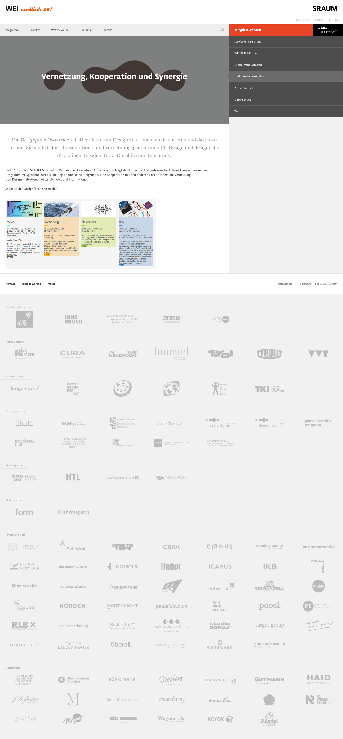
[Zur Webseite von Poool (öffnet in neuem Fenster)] (269, 606)
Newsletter (302, 19)
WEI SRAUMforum (246, 53)
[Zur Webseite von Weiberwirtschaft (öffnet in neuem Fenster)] (171, 645)
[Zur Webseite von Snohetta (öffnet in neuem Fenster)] (122, 625)
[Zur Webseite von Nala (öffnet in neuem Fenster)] (220, 699)
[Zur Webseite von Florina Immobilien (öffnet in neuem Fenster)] (171, 680)
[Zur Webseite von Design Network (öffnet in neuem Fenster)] (24, 566)
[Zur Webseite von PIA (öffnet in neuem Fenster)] (171, 606)
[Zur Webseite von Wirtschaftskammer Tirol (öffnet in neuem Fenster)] (171, 319)
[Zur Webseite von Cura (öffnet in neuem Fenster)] (73, 354)
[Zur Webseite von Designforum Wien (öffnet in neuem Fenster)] (269, 423)
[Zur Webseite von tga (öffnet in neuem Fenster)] (122, 443)
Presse (51, 283)
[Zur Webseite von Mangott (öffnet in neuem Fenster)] (73, 699)
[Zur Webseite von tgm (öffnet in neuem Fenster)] (171, 443)
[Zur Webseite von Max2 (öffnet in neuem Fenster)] (171, 586)
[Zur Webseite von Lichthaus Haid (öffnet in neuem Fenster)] (318, 680)
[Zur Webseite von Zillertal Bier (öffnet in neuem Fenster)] (269, 719)
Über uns (85, 30)
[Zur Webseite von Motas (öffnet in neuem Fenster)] (318, 586)
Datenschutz (242, 100)
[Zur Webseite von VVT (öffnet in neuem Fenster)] (318, 354)
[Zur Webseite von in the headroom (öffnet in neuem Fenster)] (122, 354)
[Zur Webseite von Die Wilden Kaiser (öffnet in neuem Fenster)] (73, 566)
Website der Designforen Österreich (31, 189)
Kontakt (107, 30)
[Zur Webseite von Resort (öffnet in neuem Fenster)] (269, 699)
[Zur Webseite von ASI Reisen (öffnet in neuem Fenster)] (73, 547)
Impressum (305, 283)
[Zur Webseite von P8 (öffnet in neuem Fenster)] (318, 606)
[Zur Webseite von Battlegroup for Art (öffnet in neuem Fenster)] (73, 388)
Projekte (35, 30)
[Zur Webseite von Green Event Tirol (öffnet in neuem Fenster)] (122, 388)
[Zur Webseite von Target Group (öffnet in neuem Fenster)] (269, 625)
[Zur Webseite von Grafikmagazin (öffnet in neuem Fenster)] (73, 512)
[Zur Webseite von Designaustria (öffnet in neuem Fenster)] (24, 388)
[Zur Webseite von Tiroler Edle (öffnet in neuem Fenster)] (24, 645)
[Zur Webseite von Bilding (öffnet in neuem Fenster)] (73, 423)
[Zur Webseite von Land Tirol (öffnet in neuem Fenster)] (24, 319)
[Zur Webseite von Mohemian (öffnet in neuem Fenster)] (220, 586)
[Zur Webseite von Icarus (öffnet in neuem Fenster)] (220, 566)
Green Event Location (248, 65)
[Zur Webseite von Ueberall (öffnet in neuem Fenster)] (122, 645)
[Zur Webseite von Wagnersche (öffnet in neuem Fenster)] (171, 719)
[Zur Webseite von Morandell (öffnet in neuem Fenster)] (269, 586)
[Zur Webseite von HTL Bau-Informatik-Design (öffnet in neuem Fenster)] (73, 477)
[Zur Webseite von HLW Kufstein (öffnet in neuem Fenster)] (24, 477)
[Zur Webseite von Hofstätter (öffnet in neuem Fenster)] (24, 699)
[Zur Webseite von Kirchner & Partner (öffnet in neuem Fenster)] (122, 586)
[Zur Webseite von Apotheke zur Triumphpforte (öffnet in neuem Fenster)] (24, 547)
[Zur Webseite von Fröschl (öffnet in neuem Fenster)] (122, 566)
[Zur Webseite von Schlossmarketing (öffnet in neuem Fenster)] (73, 625)
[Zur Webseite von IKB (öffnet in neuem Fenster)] (269, 566)
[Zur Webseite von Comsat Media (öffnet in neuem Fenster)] (318, 547)
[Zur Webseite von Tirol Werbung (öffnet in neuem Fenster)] (220, 354)
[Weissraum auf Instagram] (336, 20)
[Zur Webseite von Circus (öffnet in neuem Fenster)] (220, 547)
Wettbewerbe (60, 30)
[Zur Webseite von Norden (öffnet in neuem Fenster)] (73, 606)
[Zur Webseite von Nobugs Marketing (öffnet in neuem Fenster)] (24, 606)
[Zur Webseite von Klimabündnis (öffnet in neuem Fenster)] (171, 388)
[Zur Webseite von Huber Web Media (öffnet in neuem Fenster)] (171, 566)
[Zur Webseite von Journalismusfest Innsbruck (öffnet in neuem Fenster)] (318, 423)
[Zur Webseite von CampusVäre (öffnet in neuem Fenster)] (122, 423)
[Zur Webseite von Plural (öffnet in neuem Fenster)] (220, 606)
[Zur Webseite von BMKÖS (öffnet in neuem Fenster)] (122, 319)
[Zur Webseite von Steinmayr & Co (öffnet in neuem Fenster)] (171, 625)
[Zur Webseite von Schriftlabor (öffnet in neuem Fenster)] (24, 719)
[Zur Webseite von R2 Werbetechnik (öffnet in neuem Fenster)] (318, 699)
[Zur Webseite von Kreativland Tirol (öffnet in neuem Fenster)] (24, 443)
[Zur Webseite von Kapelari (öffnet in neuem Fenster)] (73, 586)
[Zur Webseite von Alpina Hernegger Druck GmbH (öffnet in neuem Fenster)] (24, 354)
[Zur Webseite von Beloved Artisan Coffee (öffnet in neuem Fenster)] (24, 680)
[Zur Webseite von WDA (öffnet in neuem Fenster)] (171, 477)
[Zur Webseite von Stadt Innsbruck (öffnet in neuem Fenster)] (73, 319)
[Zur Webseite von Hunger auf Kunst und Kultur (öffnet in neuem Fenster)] (220, 388)
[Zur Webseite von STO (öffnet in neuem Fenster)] (122, 719)
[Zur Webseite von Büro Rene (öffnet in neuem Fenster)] (122, 680)
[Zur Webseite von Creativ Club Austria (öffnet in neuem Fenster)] (171, 423)
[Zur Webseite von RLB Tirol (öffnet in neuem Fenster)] (24, 625)
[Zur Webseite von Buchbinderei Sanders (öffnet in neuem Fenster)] (73, 680)
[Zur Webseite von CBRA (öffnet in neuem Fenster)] (171, 547)
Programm (12, 30)
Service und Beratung (247, 41)
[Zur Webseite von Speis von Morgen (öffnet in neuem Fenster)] (73, 719)
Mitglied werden (247, 30)
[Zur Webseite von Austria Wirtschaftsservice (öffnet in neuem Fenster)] (220, 319)
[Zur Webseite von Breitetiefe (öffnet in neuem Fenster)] (122, 547)
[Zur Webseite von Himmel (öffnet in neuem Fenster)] (171, 354)
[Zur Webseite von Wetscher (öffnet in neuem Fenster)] (220, 645)
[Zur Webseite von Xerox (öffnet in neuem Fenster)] (220, 719)
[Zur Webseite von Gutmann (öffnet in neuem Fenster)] (269, 680)
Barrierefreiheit (243, 88)
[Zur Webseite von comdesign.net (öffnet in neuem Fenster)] (269, 547)
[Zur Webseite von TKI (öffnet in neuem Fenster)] (269, 388)
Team (237, 111)
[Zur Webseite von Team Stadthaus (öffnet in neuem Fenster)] (318, 625)
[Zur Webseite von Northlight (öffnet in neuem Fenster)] (122, 606)
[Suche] (223, 30)
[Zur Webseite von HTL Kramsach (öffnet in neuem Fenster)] (122, 477)
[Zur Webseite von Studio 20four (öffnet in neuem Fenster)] (220, 625)
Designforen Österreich (249, 76)
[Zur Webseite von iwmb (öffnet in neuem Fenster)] (318, 566)
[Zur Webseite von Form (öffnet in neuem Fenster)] (24, 512)
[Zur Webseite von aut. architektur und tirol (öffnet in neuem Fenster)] (24, 423)
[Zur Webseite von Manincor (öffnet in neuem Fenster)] (122, 699)
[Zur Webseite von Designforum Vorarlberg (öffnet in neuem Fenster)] (220, 423)
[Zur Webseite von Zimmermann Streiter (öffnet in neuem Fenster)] (269, 645)
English (319, 19)
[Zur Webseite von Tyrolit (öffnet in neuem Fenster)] (269, 354)
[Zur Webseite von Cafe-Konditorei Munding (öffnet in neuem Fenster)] (171, 699)
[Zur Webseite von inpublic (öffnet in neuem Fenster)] (24, 586)
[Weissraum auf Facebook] (329, 20)
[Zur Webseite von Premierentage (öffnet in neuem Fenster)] (73, 443)
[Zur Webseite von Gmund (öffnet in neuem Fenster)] (220, 680)
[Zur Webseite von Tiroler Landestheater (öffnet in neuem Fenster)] (73, 645)
